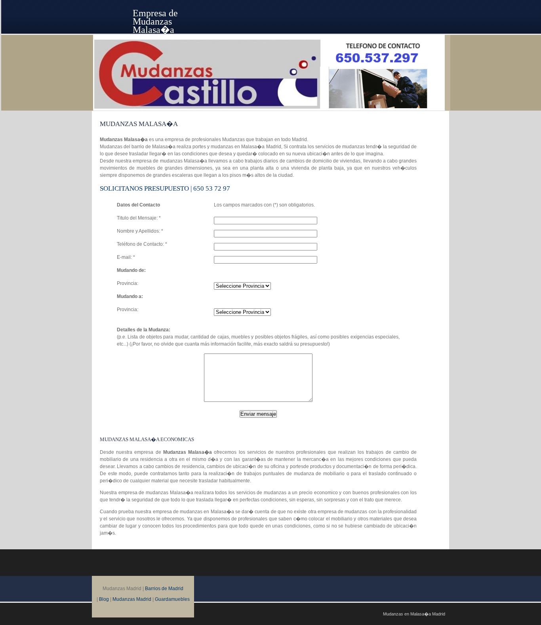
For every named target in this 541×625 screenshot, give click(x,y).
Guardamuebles (172, 599)
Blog (104, 599)
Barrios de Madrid (164, 588)
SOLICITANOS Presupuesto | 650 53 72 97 (165, 188)
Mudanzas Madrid (131, 599)
